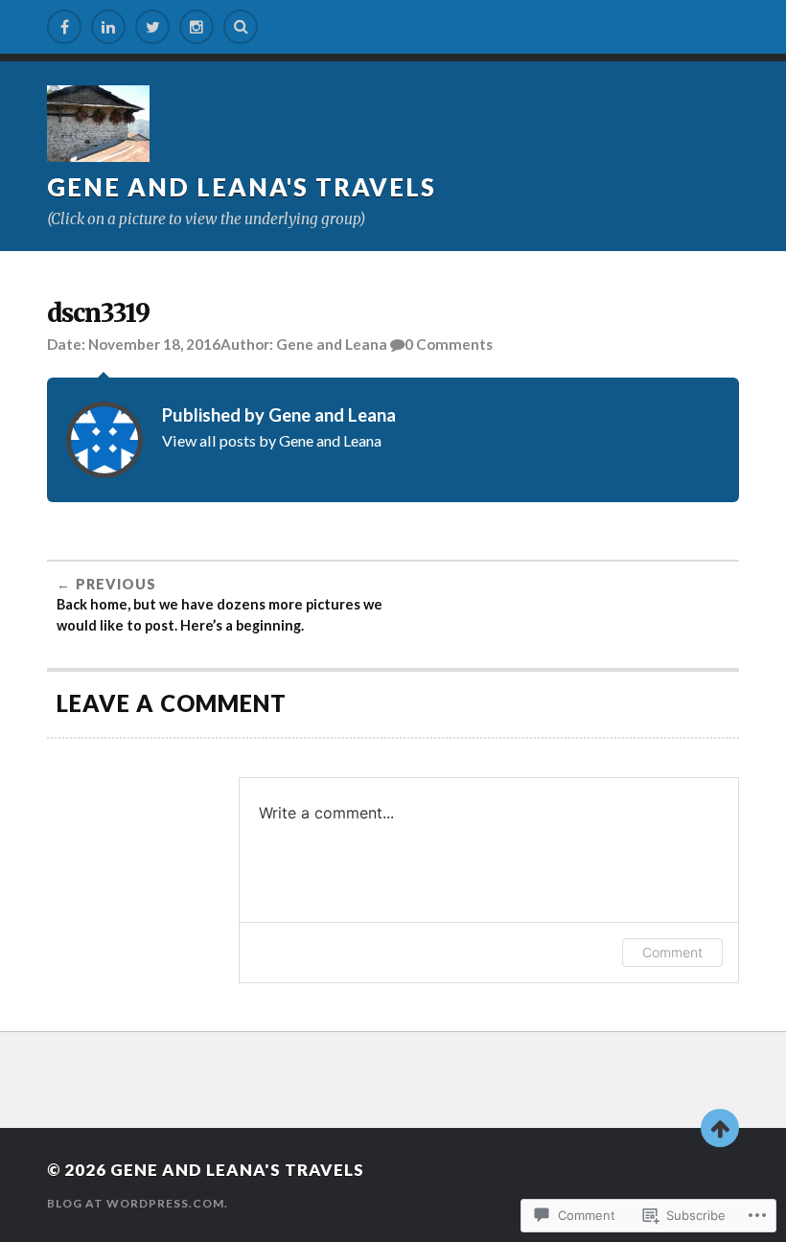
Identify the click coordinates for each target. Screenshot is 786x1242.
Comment (672, 952)
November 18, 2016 (154, 344)
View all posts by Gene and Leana (271, 440)
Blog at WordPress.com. (137, 1203)
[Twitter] (152, 27)
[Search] (240, 27)
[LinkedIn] (108, 27)
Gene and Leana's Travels (241, 186)
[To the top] (720, 1128)
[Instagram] (196, 27)
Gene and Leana (331, 344)
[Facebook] (64, 27)
